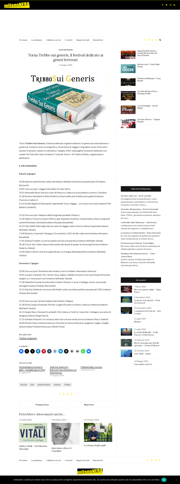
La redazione (36, 40)
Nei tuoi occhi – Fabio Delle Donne (148, 65)
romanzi (57, 384)
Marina (137, 321)
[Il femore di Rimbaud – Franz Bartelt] (128, 82)
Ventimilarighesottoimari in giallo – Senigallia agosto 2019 (32, 368)
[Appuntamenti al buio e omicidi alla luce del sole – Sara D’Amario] (128, 55)
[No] (176, 479)
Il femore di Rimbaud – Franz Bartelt (149, 79)
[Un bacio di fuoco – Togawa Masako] (128, 124)
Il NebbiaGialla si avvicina (91, 367)
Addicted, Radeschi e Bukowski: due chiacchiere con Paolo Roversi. (63, 370)
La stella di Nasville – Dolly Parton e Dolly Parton (146, 333)
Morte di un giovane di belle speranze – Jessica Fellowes (146, 344)
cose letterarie (66, 49)
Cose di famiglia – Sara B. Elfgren (147, 107)
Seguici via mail (82, 40)
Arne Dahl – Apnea (142, 353)
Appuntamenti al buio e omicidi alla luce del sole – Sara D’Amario (147, 53)
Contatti (68, 40)
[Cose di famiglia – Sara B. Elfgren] (128, 110)
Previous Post (42, 404)
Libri (32, 384)
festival (23, 384)
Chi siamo (23, 40)
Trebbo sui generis (28, 338)
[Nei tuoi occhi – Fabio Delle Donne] (128, 69)
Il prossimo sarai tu (143, 364)
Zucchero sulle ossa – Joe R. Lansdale (136, 196)
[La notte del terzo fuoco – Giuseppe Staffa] (128, 96)
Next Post (89, 404)
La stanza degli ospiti (95, 445)
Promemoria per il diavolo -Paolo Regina (137, 243)
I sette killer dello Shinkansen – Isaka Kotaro (139, 222)
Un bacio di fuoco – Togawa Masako (148, 120)
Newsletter (98, 40)
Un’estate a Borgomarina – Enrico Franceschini (139, 209)
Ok (164, 480)
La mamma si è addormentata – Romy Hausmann (141, 233)
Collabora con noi (53, 40)
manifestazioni (44, 384)
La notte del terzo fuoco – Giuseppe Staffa (147, 92)
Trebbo (67, 384)
